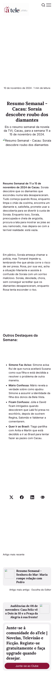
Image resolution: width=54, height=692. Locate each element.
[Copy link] (42, 497)
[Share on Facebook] (22, 497)
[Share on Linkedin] (32, 497)
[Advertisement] (27, 44)
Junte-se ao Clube (27, 665)
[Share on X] (11, 497)
